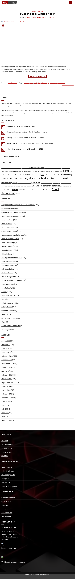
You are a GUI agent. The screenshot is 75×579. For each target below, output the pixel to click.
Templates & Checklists (10, 326)
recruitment (33, 186)
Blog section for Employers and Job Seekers (18, 205)
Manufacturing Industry (14, 178)
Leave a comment (68, 85)
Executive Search (50, 171)
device (63, 168)
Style (3, 322)
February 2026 (7, 356)
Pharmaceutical (7, 284)
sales (15, 189)
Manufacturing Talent (9, 183)
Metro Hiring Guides (8, 276)
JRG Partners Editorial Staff (46, 17)
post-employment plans (57, 83)
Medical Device (7, 273)
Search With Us (7, 467)
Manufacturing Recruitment (48, 178)
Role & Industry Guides (10, 303)
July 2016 (4, 409)
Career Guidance (8, 497)
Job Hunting (6, 516)
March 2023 (5, 405)
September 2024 (8, 382)
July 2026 (5, 345)
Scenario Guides (7, 311)
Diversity (67, 168)
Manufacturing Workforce (24, 183)
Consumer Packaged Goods (12, 212)
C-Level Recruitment (37, 168)
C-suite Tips (6, 501)
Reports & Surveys (8, 295)
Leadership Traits (56, 175)
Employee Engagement (18, 171)
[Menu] (70, 2)
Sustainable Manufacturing (44, 190)
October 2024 (6, 379)
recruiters (10, 186)
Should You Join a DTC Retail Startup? (21, 126)
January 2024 (6, 398)
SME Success (6, 482)
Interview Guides (7, 265)
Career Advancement (50, 168)
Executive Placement (40, 171)
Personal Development (46, 183)
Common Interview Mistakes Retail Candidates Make (27, 132)
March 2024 (6, 390)
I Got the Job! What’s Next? (37, 14)
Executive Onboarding (9, 227)
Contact (4, 441)
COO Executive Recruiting (11, 216)
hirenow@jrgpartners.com (14, 562)
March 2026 (6, 352)
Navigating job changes (41, 83)
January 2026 (6, 360)
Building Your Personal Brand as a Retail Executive (25, 138)
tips (17, 194)
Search (4, 314)
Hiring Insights (6, 254)
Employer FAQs (7, 444)
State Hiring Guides (8, 318)
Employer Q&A (7, 220)
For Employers (7, 246)
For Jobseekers (37, 11)
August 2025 (6, 367)
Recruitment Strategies (49, 186)
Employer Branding (29, 171)
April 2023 (5, 401)
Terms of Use (6, 452)
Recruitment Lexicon (9, 486)
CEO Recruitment (8, 209)
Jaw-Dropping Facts (34, 175)
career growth (28, 83)
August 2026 (6, 341)
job (42, 174)
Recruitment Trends (6, 190)
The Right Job (6, 513)
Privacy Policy (6, 448)
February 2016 (6, 420)
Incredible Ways (16, 175)
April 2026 (5, 348)
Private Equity (6, 288)
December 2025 (7, 364)
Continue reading (37, 76)
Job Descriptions (7, 269)
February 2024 (7, 394)
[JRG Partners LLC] (9, 2)
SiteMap (4, 456)
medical (35, 182)
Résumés (4, 505)
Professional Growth (66, 183)
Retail (3, 299)
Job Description (48, 175)
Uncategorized (7, 329)
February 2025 (7, 375)
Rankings (4, 292)
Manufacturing (66, 175)
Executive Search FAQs (10, 239)
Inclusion (9, 175)
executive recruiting (9, 231)
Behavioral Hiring (7, 471)
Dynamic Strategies (6, 171)
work (19, 194)
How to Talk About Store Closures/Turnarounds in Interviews (30, 143)
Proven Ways (4, 186)
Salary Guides (6, 307)
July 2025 (5, 371)
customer (58, 168)
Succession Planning (31, 190)
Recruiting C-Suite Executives (21, 186)
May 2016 (4, 416)
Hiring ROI (5, 478)
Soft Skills (22, 190)
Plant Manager (56, 183)
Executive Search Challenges (12, 235)
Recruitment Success (65, 186)
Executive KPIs (6, 224)
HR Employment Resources (11, 258)
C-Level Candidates (6, 168)
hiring (65, 170)
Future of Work (58, 171)
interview (24, 174)
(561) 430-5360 (10, 548)
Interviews (5, 509)
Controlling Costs (8, 475)
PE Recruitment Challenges (11, 280)
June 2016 (5, 413)
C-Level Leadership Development (20, 168)
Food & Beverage (8, 243)
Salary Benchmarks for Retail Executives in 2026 (25, 149)
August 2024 (6, 386)
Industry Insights (7, 261)
